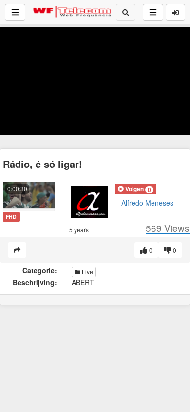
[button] (135, 189)
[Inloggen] (175, 12)
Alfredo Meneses (147, 202)
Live (86, 272)
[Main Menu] (15, 12)
